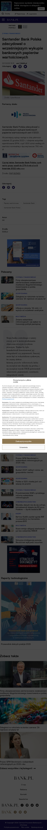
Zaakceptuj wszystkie (23, 441)
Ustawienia (23, 447)
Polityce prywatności (8, 399)
